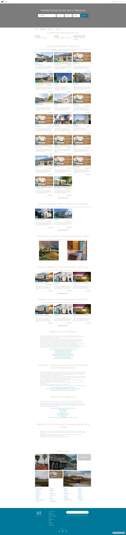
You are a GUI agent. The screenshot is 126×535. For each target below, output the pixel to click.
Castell (56, 104)
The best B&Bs (63, 410)
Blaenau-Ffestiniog (40, 499)
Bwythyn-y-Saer (39, 166)
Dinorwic (37, 498)
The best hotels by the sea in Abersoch (63, 353)
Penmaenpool (67, 493)
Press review (51, 519)
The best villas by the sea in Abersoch (63, 357)
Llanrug (37, 501)
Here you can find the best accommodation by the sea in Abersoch (63, 349)
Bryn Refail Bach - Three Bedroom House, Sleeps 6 (45, 145)
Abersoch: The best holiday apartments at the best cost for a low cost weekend (63, 388)
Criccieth (52, 488)
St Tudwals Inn (57, 282)
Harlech (65, 491)
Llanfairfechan (81, 499)
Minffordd (80, 496)
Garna (37, 63)
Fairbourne (38, 495)
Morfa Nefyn (38, 493)
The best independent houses (63, 413)
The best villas (63, 416)
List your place (52, 511)
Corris (51, 496)
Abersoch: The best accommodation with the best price (63, 387)
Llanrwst (79, 491)
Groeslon (80, 495)
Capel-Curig (52, 493)
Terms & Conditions (53, 516)
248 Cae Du (57, 125)
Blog (50, 520)
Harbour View (76, 125)
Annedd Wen (57, 83)
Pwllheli (65, 488)
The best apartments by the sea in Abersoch (63, 350)
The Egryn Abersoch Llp (40, 219)
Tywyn (51, 491)
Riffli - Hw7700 (57, 166)
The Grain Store (76, 63)
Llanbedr (65, 496)
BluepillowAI (51, 525)
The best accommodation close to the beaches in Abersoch (63, 408)
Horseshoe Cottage (39, 104)
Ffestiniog (66, 495)
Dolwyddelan (66, 498)
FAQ (49, 517)
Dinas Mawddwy (53, 501)
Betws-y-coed (39, 488)
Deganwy (38, 491)
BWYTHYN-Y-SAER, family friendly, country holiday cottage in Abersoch (68, 63)
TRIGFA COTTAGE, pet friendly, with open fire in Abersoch (46, 83)
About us (50, 513)
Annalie (37, 125)
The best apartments (63, 409)
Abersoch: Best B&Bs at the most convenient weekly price (63, 390)
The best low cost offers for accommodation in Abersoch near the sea (63, 417)
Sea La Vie (75, 104)
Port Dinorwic (53, 495)
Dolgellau (80, 490)
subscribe (85, 512)
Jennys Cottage (76, 166)
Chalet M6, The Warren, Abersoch (42, 282)
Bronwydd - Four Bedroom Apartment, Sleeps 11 (63, 145)
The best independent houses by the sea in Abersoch (63, 354)
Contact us (51, 523)
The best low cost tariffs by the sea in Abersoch (63, 358)
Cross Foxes (52, 499)
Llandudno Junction (68, 499)
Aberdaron (66, 490)
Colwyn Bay (38, 490)
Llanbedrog (80, 498)
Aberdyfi (37, 496)
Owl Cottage (75, 83)
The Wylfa (56, 219)
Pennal (51, 498)
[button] (59, 531)
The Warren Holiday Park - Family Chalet (81, 282)
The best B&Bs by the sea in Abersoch (63, 351)
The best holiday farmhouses (63, 414)
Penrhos (79, 493)
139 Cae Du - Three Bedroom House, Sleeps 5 (44, 187)
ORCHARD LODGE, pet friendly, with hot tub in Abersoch (65, 187)
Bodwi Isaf (75, 145)
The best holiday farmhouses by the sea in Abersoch (63, 355)
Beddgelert (52, 490)
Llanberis (80, 488)
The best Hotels (63, 412)
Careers (50, 522)
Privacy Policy (51, 514)
